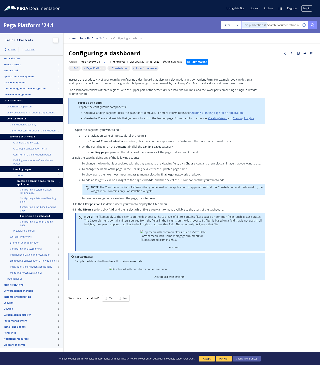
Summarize (199, 62)
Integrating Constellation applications (31, 266)
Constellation (120, 68)
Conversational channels (18, 290)
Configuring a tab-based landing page (38, 208)
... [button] (109, 38)
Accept (207, 358)
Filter (227, 25)
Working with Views (21, 236)
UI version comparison (19, 106)
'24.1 (76, 68)
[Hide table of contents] (55, 40)
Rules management (15, 320)
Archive (268, 8)
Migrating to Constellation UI (26, 272)
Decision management (17, 94)
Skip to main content (15, 4)
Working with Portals (23, 136)
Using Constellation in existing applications (31, 112)
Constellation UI (16, 118)
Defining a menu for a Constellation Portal (33, 162)
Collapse (29, 49)
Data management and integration (25, 88)
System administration (17, 314)
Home (20, 175)
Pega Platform (12, 58)
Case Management (15, 82)
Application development (19, 76)
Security (9, 302)
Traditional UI (14, 278)
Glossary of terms (14, 344)
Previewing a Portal (24, 230)
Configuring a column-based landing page (36, 191)
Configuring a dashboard (35, 216)
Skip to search (40, 4)
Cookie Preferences (246, 358)
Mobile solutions (14, 284)
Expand (12, 49)
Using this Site (235, 8)
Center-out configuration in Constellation (33, 130)
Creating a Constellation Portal (30, 148)
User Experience (146, 68)
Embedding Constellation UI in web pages (33, 260)
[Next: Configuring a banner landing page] (291, 53)
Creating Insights (243, 118)
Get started (11, 70)
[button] (265, 25)
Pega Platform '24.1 (92, 38)
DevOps (8, 308)
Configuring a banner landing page (36, 223)
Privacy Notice (129, 358)
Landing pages (22, 169)
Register (292, 8)
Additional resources (16, 338)
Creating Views (217, 118)
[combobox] (271, 25)
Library (254, 8)
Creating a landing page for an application (35, 182)
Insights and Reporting (17, 296)
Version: (73, 61)
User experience (13, 100)
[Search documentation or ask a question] (312, 25)
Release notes (12, 64)
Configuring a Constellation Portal (32, 154)
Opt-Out (223, 358)
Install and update (15, 326)
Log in (306, 8)
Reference (10, 332)
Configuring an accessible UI (26, 248)
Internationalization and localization (30, 254)
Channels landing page (26, 142)
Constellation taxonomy (23, 124)
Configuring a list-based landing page (38, 200)
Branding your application (24, 242)
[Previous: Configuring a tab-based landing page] (285, 53)
